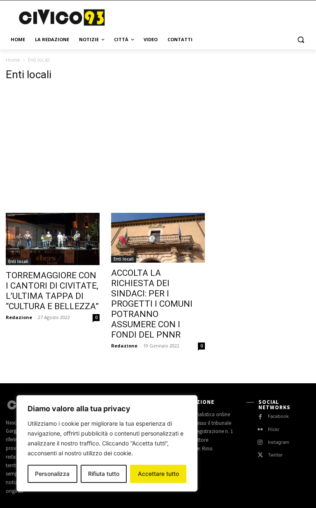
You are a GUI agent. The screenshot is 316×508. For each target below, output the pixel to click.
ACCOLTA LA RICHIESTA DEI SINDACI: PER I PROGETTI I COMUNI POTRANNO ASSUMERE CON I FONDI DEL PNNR (152, 304)
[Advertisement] (214, 16)
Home (13, 59)
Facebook (278, 416)
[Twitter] (260, 455)
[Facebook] (260, 417)
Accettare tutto (158, 473)
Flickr (273, 429)
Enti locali (18, 261)
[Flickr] (260, 429)
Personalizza (52, 473)
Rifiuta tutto (103, 473)
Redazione (19, 317)
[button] (300, 39)
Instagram (278, 442)
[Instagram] (260, 442)
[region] (107, 443)
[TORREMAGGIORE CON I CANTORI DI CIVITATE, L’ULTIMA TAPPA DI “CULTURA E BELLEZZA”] (53, 239)
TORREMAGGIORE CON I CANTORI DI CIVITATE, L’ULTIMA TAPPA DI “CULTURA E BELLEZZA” (52, 290)
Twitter (275, 455)
